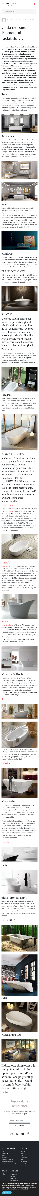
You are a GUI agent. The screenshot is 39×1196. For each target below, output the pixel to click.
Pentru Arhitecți (15, 1180)
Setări (27, 1189)
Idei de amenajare (8, 1148)
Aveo (4, 699)
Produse (24, 1148)
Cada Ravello (6, 625)
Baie (3, 1151)
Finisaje (23, 1151)
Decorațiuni (24, 1166)
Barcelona (7, 505)
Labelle (6, 763)
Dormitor (5, 1158)
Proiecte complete (7, 1162)
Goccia (5, 842)
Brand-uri (13, 1178)
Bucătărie (5, 1153)
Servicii (4, 1171)
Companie (14, 1171)
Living (3, 1155)
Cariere (12, 1176)
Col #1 (4, 1174)
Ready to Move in (7, 1160)
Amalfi (5, 562)
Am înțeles (7, 1193)
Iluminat (23, 1164)
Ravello (6, 621)
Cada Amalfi (6, 566)
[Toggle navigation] (3, 4)
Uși (22, 1153)
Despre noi (14, 1174)
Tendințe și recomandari (9, 1164)
